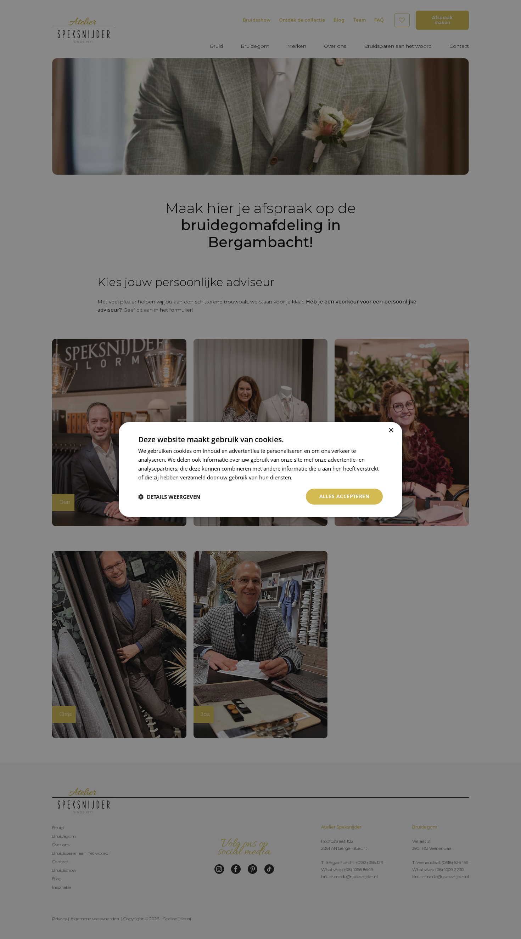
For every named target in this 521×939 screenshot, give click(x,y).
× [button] (390, 430)
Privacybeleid (310, 477)
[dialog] (260, 469)
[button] (169, 497)
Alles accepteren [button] (344, 496)
